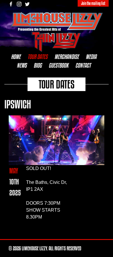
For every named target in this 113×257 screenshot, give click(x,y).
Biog (38, 65)
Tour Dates (38, 56)
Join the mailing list (93, 3)
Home (16, 56)
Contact (83, 65)
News (22, 65)
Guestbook (58, 65)
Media (91, 56)
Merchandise (66, 56)
